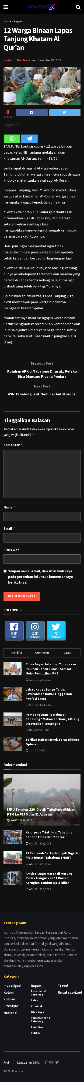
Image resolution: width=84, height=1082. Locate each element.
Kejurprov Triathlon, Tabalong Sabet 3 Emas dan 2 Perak (49, 834)
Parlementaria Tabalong (40, 1019)
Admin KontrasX (18, 60)
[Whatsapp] (12, 135)
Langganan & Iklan (29, 1063)
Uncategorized (70, 992)
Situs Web (12, 550)
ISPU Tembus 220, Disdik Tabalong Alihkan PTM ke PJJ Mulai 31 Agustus (41, 811)
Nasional (10, 1012)
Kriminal (36, 1006)
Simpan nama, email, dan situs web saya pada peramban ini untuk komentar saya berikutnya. (40, 576)
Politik (35, 1033)
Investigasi (12, 985)
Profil (7, 1063)
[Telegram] (29, 135)
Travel (63, 985)
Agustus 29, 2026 (40, 843)
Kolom (9, 992)
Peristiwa (37, 1027)
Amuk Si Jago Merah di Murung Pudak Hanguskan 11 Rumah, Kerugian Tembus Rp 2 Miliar (49, 878)
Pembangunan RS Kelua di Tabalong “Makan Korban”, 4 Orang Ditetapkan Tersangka (53, 719)
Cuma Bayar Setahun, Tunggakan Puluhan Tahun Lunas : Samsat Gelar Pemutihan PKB (51, 668)
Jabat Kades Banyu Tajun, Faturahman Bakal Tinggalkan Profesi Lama (49, 694)
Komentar (13, 445)
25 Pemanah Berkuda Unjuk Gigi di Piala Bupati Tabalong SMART (52, 855)
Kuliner (9, 999)
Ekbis (34, 1000)
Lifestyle (11, 1006)
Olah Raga (37, 1012)
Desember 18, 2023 (49, 60)
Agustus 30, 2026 (21, 820)
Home (7, 21)
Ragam (18, 21)
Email (9, 528)
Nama (9, 507)
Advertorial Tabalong (38, 992)
